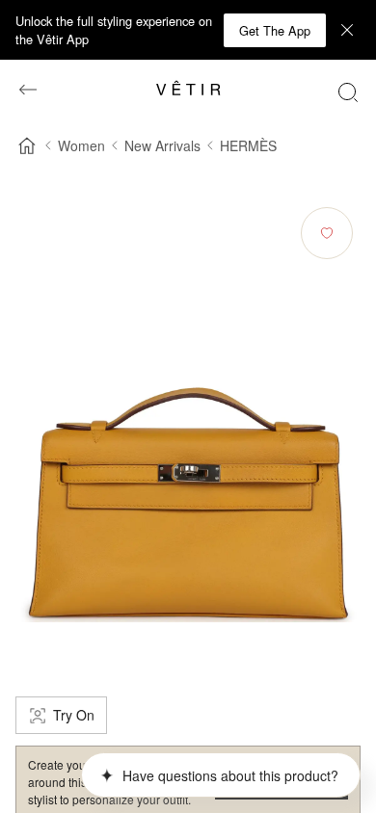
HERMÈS (248, 145)
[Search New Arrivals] (348, 91)
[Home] (27, 145)
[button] (275, 30)
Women (81, 145)
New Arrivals (162, 145)
